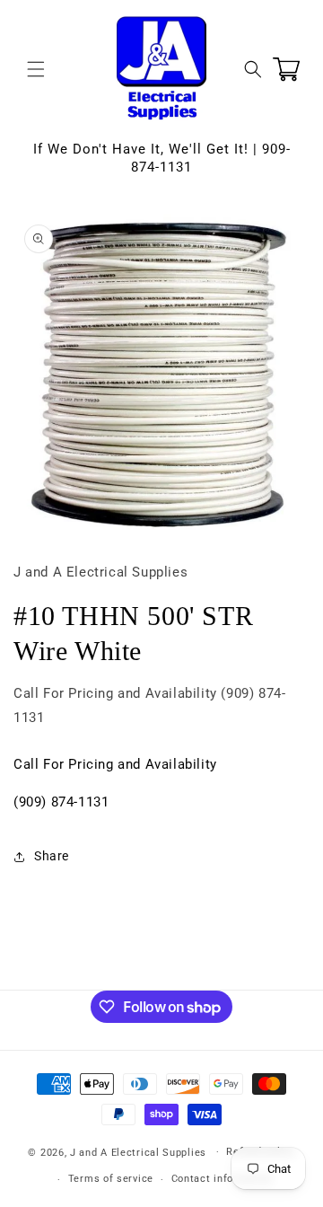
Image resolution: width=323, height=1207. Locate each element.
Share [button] (51, 856)
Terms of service (110, 1179)
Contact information (222, 1179)
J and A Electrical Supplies (138, 1152)
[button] (36, 69)
